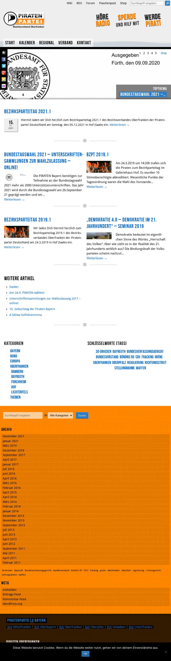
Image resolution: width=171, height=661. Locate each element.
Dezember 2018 (13, 450)
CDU (138, 357)
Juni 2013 (9, 534)
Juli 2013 (8, 529)
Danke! (14, 287)
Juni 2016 (9, 473)
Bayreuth (17, 376)
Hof (13, 387)
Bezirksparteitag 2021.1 (27, 111)
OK (85, 653)
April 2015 (10, 492)
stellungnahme (124, 368)
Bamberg (17, 371)
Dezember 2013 (13, 515)
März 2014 (10, 501)
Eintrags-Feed (12, 594)
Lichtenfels (19, 392)
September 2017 (14, 455)
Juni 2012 (9, 543)
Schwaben (116, 627)
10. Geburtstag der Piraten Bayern (32, 309)
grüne (159, 357)
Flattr (3, 79)
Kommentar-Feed (14, 599)
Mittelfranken (19, 627)
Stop (164, 53)
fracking (147, 357)
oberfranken (113, 570)
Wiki (69, 3)
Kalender (27, 43)
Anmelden (9, 589)
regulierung (135, 362)
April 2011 (10, 558)
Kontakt (84, 43)
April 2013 (10, 539)
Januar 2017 (11, 464)
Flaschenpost (107, 3)
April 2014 (10, 497)
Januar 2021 (11, 441)
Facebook (3, 59)
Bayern (15, 350)
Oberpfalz (94, 627)
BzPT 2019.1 (98, 154)
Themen (15, 397)
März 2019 (10, 445)
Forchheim (18, 381)
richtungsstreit (155, 362)
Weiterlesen (120, 124)
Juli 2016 (8, 469)
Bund (13, 356)
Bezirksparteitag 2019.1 (27, 220)
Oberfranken (19, 366)
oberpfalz (119, 362)
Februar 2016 (12, 487)
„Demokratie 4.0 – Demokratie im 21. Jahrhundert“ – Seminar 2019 (122, 223)
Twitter (3, 66)
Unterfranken (140, 627)
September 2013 (14, 525)
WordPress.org (12, 603)
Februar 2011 (12, 562)
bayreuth (119, 351)
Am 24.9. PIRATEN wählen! (26, 292)
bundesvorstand (61, 570)
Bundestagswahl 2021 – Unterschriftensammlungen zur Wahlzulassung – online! (43, 161)
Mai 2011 (9, 553)
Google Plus (3, 72)
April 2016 (10, 478)
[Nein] (166, 652)
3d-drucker (103, 351)
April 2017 (10, 459)
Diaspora (3, 52)
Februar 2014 (12, 506)
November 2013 (13, 520)
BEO (79, 3)
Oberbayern (45, 627)
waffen (141, 368)
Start (10, 43)
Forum (90, 3)
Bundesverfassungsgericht (145, 351)
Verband (65, 43)
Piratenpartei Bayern (26, 620)
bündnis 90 (127, 357)
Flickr (3, 86)
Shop (123, 3)
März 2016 (10, 483)
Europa (15, 361)
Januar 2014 (11, 511)
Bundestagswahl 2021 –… (143, 94)
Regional (46, 43)
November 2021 (13, 436)
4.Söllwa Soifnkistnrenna (25, 315)
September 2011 (14, 548)
